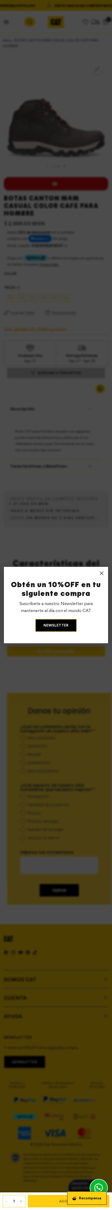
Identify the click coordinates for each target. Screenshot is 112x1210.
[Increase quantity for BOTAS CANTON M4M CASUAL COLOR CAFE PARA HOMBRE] (21, 1201)
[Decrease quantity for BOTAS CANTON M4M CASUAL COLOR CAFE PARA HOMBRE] (7, 1201)
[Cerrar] (101, 573)
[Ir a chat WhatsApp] (99, 1188)
